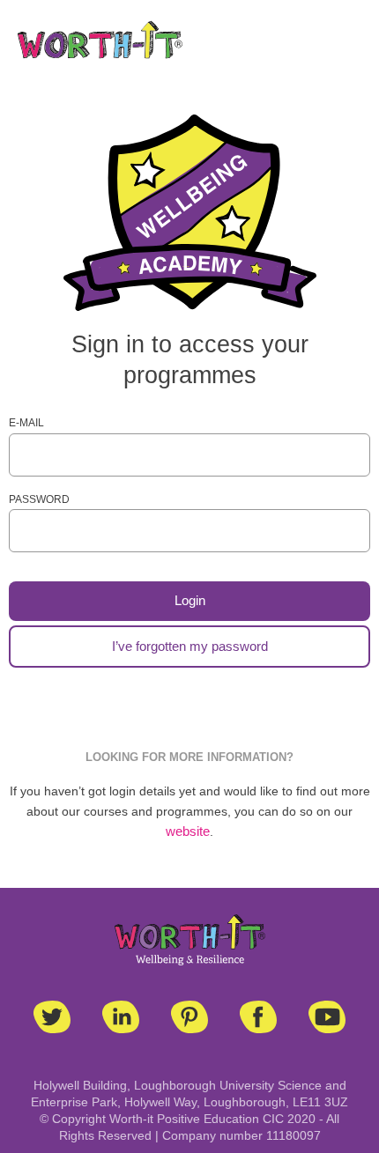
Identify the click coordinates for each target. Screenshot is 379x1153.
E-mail (26, 423)
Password (39, 499)
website (188, 831)
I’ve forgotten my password (190, 646)
